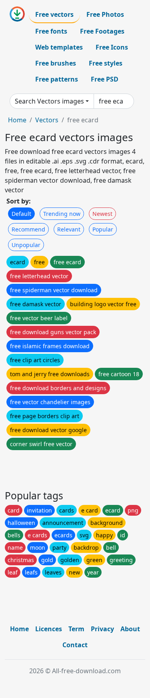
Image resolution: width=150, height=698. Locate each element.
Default (21, 213)
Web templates (59, 47)
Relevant (68, 229)
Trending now (61, 213)
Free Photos (105, 14)
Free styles (105, 63)
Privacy (102, 628)
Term (76, 628)
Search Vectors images (49, 101)
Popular (102, 229)
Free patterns (56, 79)
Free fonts (51, 31)
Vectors (46, 120)
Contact (75, 644)
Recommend (28, 229)
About (130, 628)
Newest (102, 213)
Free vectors (54, 14)
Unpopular (26, 245)
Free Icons (112, 47)
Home (17, 120)
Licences (48, 628)
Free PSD (104, 79)
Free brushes (55, 63)
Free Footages (102, 31)
